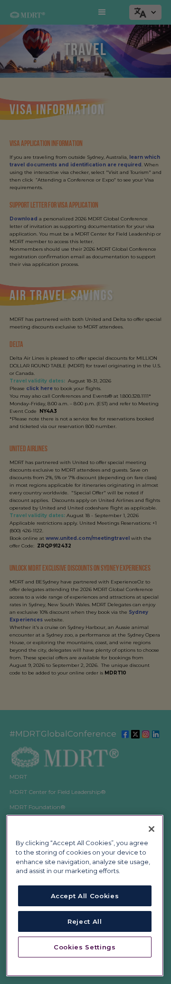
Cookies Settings (85, 947)
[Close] (151, 829)
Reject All (84, 921)
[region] (84, 895)
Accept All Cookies (85, 896)
